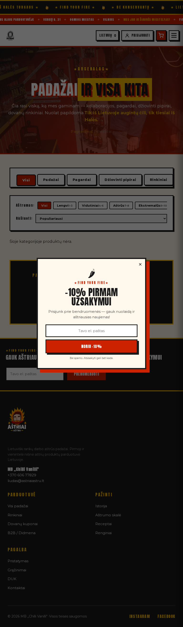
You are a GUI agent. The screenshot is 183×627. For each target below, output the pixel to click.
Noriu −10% (91, 346)
